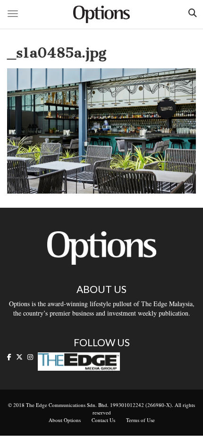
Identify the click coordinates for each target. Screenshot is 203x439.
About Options (65, 419)
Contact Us (103, 419)
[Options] (101, 14)
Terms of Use (140, 419)
